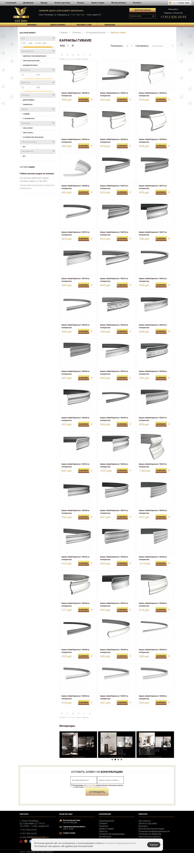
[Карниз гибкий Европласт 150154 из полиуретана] (116, 631)
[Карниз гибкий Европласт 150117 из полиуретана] (155, 214)
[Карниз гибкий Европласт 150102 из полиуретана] (155, 75)
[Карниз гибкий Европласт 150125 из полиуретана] (155, 307)
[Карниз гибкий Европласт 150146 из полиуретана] (78, 585)
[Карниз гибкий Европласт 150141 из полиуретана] (116, 492)
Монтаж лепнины (118, 2)
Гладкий (26, 114)
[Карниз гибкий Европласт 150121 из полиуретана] (116, 260)
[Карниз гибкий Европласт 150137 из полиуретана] (155, 446)
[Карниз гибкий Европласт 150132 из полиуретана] (78, 446)
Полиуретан (28, 104)
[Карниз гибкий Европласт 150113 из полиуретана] (155, 167)
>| (90, 55)
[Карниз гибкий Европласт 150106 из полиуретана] (155, 121)
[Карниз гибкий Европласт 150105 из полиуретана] (116, 121)
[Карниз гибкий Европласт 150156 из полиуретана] (78, 678)
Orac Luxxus (28, 132)
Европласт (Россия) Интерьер (35, 56)
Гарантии (103, 826)
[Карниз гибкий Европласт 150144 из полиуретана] (116, 538)
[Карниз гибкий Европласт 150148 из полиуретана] (155, 585)
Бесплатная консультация (151, 828)
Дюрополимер (29, 100)
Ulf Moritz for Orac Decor (33, 137)
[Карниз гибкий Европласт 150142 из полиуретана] (155, 492)
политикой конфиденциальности (96, 787)
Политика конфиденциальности (154, 831)
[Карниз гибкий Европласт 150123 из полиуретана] (78, 307)
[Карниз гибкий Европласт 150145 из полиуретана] (155, 538)
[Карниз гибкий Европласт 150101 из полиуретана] (116, 75)
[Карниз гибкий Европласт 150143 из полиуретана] (78, 538)
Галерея (103, 823)
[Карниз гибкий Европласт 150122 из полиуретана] (155, 260)
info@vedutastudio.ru (38, 837)
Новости (103, 831)
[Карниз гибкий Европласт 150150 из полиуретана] (78, 631)
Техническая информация (112, 833)
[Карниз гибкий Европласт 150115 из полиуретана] (78, 214)
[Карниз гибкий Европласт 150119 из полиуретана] (78, 260)
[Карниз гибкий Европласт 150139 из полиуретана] (78, 492)
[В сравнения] (91, 99)
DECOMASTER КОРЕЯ (30, 65)
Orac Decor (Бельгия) (31, 61)
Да (24, 146)
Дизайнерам (28, 2)
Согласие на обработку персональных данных (150, 835)
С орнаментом (29, 118)
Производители (106, 820)
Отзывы (80, 2)
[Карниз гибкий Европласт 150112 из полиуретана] (116, 167)
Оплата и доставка (62, 2)
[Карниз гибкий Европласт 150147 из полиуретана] (116, 585)
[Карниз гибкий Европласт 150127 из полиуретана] (116, 353)
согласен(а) (90, 785)
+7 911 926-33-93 (28, 833)
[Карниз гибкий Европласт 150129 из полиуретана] (78, 399)
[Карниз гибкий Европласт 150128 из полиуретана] (155, 353)
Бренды (44, 2)
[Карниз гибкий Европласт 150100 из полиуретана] (78, 75)
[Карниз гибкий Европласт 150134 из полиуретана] (116, 446)
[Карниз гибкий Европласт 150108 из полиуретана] (78, 167)
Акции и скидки (97, 2)
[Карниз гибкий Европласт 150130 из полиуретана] (116, 399)
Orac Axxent (28, 128)
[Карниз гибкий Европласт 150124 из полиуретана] (116, 307)
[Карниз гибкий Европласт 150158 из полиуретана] (155, 678)
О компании (11, 2)
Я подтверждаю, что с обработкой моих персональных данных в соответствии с (98, 786)
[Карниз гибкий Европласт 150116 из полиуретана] (116, 214)
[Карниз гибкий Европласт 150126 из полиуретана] (78, 353)
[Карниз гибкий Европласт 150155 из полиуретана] (155, 631)
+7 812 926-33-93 (173, 17)
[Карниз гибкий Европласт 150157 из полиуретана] (116, 678)
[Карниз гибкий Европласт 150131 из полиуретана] (155, 399)
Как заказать (145, 820)
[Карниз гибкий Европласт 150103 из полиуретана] (78, 121)
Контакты (137, 2)
